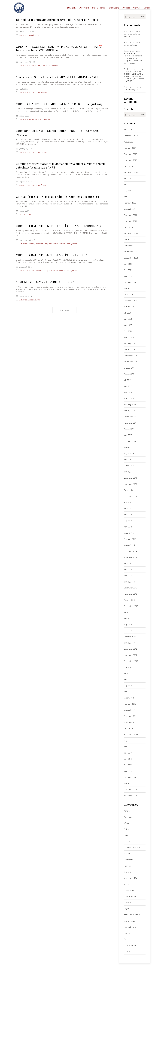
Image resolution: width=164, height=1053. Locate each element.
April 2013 (128, 630)
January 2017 (129, 447)
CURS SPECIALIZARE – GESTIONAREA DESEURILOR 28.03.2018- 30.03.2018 (58, 132)
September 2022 (131, 233)
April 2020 (128, 331)
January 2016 (129, 472)
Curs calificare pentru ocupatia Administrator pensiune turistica (57, 196)
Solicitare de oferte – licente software (132, 43)
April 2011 (128, 765)
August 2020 (129, 306)
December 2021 (130, 245)
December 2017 (130, 417)
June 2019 (128, 386)
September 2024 (131, 135)
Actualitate (23, 35)
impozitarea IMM (130, 878)
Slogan (126, 908)
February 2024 (130, 148)
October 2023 (130, 166)
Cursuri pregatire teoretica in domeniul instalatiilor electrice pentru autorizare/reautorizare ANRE (60, 165)
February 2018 (130, 404)
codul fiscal (128, 841)
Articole (31, 66)
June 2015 (128, 514)
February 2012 (130, 704)
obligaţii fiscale (130, 890)
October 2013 (130, 600)
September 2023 (131, 172)
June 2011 (128, 753)
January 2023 (129, 209)
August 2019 (129, 374)
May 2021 (128, 264)
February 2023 (130, 203)
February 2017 (130, 441)
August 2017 (129, 429)
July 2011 (127, 746)
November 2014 (130, 557)
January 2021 (129, 288)
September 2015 (131, 496)
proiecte (62, 244)
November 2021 (130, 251)
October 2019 (130, 368)
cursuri (31, 35)
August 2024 (129, 142)
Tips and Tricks (130, 927)
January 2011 (129, 783)
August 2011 (129, 740)
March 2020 (129, 337)
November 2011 (130, 722)
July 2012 (127, 673)
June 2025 (128, 129)
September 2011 (131, 734)
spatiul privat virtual (132, 914)
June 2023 (128, 184)
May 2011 (128, 759)
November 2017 (130, 423)
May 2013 (128, 624)
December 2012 (130, 649)
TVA (125, 939)
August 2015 (129, 502)
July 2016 (127, 459)
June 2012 (128, 679)
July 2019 (127, 380)
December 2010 (130, 789)
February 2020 (130, 343)
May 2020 (128, 325)
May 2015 (128, 520)
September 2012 (131, 661)
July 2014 (127, 563)
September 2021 (131, 258)
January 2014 (129, 582)
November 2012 (130, 655)
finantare (127, 872)
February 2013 (130, 636)
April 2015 (128, 527)
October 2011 (130, 728)
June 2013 (128, 618)
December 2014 (130, 551)
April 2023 (128, 196)
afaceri (126, 823)
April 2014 (128, 575)
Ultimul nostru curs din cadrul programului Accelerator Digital (57, 19)
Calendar (127, 835)
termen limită (129, 921)
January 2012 (129, 710)
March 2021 (129, 276)
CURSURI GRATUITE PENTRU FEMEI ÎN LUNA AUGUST (52, 255)
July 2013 (127, 612)
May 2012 (128, 685)
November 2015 (130, 484)
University (128, 951)
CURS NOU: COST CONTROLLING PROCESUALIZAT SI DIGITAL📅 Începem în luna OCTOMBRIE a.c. (59, 48)
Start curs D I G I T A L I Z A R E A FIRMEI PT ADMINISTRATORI (57, 77)
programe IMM (130, 896)
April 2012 (128, 691)
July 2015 (127, 508)
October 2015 (130, 490)
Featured (54, 66)
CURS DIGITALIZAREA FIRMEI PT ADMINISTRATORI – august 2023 (59, 104)
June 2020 (128, 319)
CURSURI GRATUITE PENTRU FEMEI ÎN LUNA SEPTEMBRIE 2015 (58, 226)
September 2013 (131, 606)
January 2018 (129, 410)
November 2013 (130, 594)
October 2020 (130, 294)
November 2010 (130, 795)
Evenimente (38, 35)
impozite (127, 884)
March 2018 (129, 398)
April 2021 (128, 270)
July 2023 (127, 178)
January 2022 (129, 239)
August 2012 (129, 667)
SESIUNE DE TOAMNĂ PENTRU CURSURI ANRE (47, 282)
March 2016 (129, 465)
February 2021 (130, 282)
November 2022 (130, 221)
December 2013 (130, 588)
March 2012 (129, 698)
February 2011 (130, 777)
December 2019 (130, 355)
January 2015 (129, 545)
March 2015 (129, 533)
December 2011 (130, 716)
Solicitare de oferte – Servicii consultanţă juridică (132, 34)
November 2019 (130, 362)
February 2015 (130, 539)
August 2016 (129, 453)
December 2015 (130, 478)
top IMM (127, 933)
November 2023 (130, 160)
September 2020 (131, 300)
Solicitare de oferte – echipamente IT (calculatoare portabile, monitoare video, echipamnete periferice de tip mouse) (133, 57)
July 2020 (127, 313)
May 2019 (128, 392)
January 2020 (129, 349)
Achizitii (127, 811)
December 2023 (130, 154)
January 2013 (129, 643)
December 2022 (130, 215)
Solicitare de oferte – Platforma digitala (132, 88)
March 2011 (129, 771)
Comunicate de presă (43, 244)
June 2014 (128, 569)
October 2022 (130, 227)
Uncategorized (71, 244)
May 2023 (128, 190)
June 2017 (128, 435)
